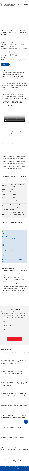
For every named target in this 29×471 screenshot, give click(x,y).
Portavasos (10, 352)
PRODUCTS (4, 352)
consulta (5, 64)
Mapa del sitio (17, 468)
